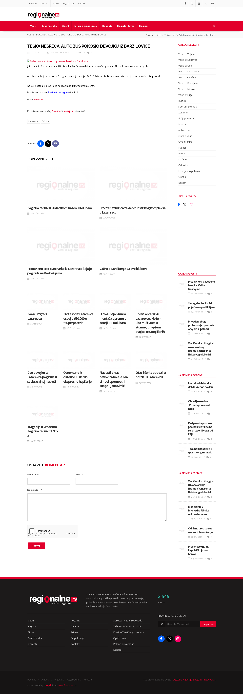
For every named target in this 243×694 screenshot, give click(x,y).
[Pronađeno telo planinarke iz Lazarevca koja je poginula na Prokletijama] (61, 246)
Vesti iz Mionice (187, 89)
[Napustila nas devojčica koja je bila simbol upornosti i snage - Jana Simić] (115, 360)
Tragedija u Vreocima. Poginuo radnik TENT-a (42, 431)
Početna (33, 3)
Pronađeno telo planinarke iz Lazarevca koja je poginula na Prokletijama (59, 271)
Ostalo (182, 176)
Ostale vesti (185, 136)
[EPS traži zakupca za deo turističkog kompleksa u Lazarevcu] (133, 185)
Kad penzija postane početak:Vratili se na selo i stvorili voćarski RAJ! (200, 428)
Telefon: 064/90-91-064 (127, 626)
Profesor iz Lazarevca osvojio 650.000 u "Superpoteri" (78, 318)
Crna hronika (76, 52)
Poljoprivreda (186, 118)
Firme (31, 632)
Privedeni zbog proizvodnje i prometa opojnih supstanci (201, 325)
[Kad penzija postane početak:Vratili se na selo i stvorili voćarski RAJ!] (182, 425)
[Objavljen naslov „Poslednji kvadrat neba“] (182, 403)
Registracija (68, 3)
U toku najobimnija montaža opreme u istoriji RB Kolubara (113, 318)
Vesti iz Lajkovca (187, 59)
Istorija (182, 124)
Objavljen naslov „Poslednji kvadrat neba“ (199, 405)
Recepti (32, 644)
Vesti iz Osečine (187, 77)
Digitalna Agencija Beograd (187, 679)
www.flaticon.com (67, 685)
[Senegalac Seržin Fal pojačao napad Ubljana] (182, 305)
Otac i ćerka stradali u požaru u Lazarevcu (151, 374)
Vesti (159, 35)
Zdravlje (183, 112)
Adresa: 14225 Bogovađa (127, 620)
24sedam (38, 99)
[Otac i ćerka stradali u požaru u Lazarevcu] (151, 360)
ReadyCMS (210, 679)
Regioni (32, 626)
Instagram (69, 111)
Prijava (56, 3)
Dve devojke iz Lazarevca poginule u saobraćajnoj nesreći (42, 377)
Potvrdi (36, 545)
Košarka (182, 159)
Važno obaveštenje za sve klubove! (124, 269)
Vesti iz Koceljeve (188, 83)
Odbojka (183, 165)
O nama (44, 3)
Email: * (80, 474)
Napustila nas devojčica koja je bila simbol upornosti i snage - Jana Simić (114, 379)
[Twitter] (192, 3)
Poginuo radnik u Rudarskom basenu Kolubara (59, 208)
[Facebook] (185, 3)
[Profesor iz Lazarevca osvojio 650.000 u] (78, 301)
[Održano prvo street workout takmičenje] (182, 531)
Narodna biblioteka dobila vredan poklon (200, 385)
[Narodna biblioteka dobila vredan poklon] (182, 385)
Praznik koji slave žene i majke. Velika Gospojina (201, 285)
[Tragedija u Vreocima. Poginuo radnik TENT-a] (42, 414)
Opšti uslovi (119, 638)
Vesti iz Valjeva (186, 54)
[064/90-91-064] (205, 3)
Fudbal (182, 147)
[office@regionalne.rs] (212, 3)
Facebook (57, 111)
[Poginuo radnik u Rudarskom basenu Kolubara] (61, 185)
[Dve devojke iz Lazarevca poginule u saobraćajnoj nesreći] (42, 360)
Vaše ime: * (34, 474)
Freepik (47, 685)
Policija (45, 121)
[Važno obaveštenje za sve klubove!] (133, 246)
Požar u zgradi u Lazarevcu (38, 316)
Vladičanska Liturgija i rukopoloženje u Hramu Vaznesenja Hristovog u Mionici (201, 348)
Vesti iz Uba (185, 65)
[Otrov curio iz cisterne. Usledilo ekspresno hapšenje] (78, 360)
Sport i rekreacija (188, 106)
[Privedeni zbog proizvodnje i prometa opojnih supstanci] (182, 324)
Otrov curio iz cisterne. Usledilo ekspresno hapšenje (77, 377)
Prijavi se (208, 624)
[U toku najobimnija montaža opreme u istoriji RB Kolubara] (115, 301)
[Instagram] (199, 3)
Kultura (182, 100)
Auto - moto (185, 130)
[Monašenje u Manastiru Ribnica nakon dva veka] (182, 509)
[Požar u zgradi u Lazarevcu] (42, 301)
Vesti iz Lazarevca (60, 52)
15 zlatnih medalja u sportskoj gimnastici (200, 450)
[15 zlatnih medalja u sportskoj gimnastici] (182, 451)
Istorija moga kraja (189, 171)
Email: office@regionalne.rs (128, 632)
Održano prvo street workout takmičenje (200, 530)
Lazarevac (33, 121)
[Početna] (43, 14)
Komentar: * (34, 490)
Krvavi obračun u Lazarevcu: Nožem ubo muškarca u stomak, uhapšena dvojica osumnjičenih (150, 323)
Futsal (181, 153)
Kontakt (81, 3)
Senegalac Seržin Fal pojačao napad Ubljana (201, 305)
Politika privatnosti (123, 644)
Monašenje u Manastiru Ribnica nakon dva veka (198, 510)
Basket (182, 182)
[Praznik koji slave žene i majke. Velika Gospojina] (182, 284)
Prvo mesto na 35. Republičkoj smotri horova (199, 550)
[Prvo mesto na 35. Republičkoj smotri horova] (182, 549)
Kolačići (117, 649)
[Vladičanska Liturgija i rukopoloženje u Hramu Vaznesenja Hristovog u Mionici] (182, 345)
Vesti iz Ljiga (185, 94)
